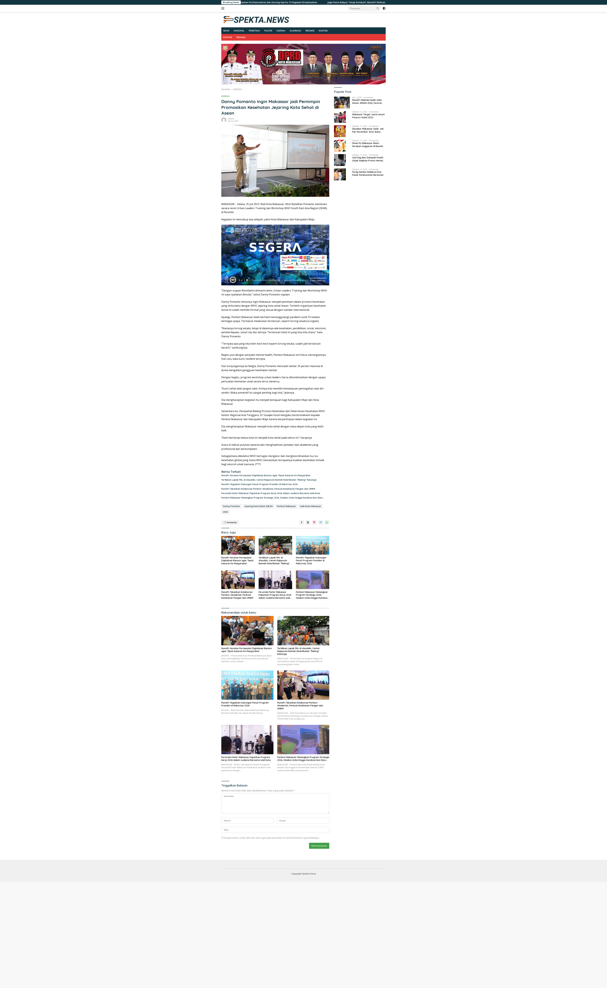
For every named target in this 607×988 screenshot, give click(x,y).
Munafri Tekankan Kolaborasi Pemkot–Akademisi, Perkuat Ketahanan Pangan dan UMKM (268, 488)
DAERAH (281, 30)
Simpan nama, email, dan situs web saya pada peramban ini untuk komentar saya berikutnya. (271, 837)
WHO (225, 512)
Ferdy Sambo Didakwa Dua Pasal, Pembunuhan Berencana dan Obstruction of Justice (368, 173)
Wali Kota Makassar (310, 506)
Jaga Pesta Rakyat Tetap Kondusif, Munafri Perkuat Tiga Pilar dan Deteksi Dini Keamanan (281, 2)
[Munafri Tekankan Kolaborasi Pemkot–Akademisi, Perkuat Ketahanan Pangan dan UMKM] (238, 579)
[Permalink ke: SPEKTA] (223, 119)
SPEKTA (231, 118)
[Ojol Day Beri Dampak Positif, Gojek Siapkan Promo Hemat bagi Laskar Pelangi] (340, 160)
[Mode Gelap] (384, 8)
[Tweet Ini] (308, 522)
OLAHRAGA (295, 30)
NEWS (226, 30)
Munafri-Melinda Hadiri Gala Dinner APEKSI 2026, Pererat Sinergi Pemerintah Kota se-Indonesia (367, 101)
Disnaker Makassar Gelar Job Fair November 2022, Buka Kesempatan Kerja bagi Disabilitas (368, 130)
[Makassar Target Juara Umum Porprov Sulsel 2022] (340, 117)
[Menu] (223, 8)
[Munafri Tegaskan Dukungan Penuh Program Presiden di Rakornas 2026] (312, 545)
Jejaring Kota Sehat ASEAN (258, 506)
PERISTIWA (254, 30)
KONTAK (323, 30)
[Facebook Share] (301, 522)
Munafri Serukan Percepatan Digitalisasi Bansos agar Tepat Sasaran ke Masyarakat (265, 475)
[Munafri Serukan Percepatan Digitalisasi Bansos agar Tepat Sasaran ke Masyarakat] (238, 545)
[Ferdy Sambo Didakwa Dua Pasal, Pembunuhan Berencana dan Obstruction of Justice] (340, 174)
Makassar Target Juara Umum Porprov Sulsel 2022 (368, 116)
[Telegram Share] (320, 522)
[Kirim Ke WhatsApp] (327, 522)
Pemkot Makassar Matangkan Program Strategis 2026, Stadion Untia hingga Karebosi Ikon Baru (272, 497)
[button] (378, 8)
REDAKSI (310, 30)
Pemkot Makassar (286, 506)
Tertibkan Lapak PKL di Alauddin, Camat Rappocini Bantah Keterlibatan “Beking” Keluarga (268, 479)
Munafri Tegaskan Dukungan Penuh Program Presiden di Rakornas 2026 (259, 484)
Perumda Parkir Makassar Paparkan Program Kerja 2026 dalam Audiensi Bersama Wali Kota (270, 493)
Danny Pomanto (231, 506)
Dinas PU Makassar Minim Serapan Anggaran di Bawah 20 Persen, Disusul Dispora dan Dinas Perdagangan (368, 145)
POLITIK (268, 30)
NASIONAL (239, 30)
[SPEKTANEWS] (256, 19)
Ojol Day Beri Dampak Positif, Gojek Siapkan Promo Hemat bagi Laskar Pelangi (367, 159)
